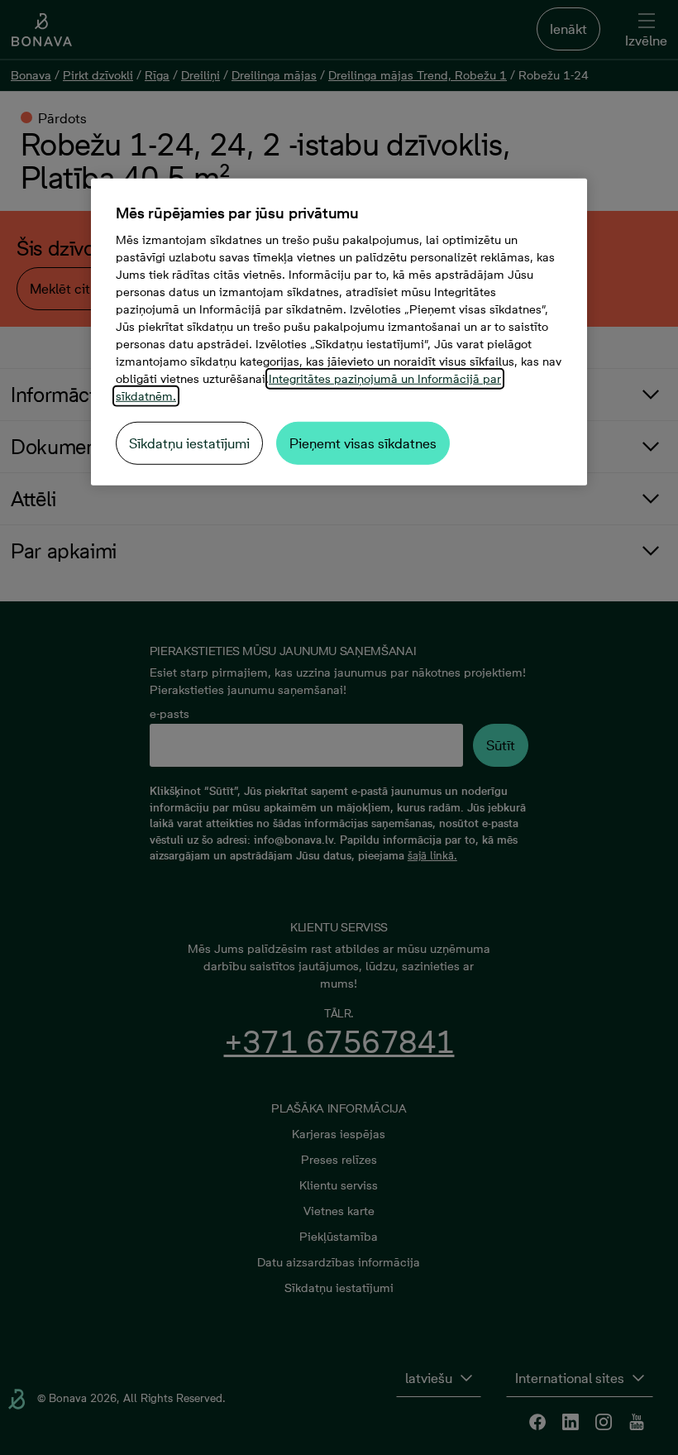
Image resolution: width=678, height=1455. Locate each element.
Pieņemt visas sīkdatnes (363, 443)
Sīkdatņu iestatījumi (189, 443)
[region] (339, 332)
